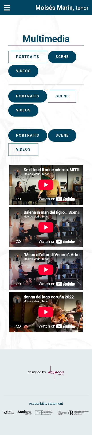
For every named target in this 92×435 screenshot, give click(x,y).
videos (23, 71)
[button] (80, 423)
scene (62, 57)
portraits (27, 96)
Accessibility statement (46, 404)
